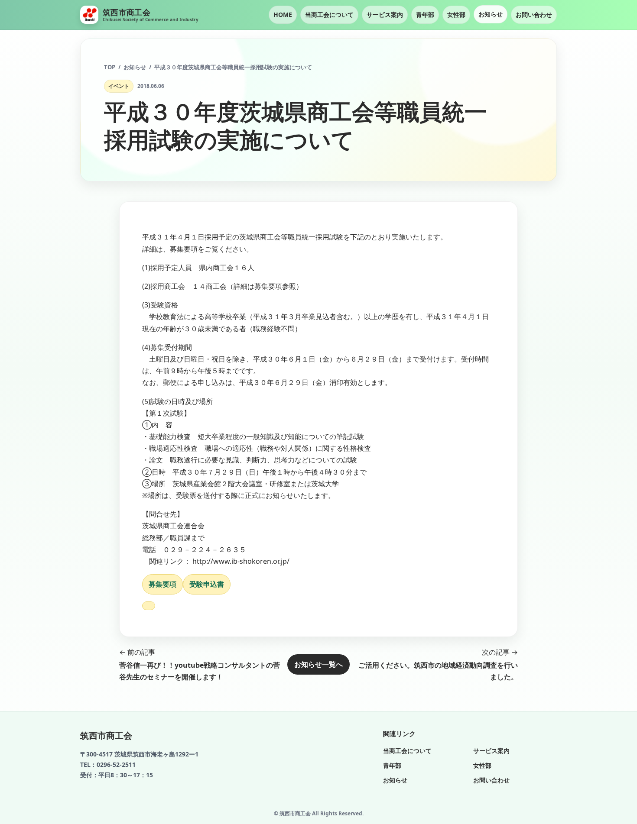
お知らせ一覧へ (318, 664)
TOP (109, 67)
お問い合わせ (534, 14)
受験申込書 (206, 584)
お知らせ (490, 14)
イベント (118, 86)
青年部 (425, 14)
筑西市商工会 (106, 735)
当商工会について (329, 14)
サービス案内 (385, 14)
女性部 (456, 14)
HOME (282, 14)
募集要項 (162, 584)
